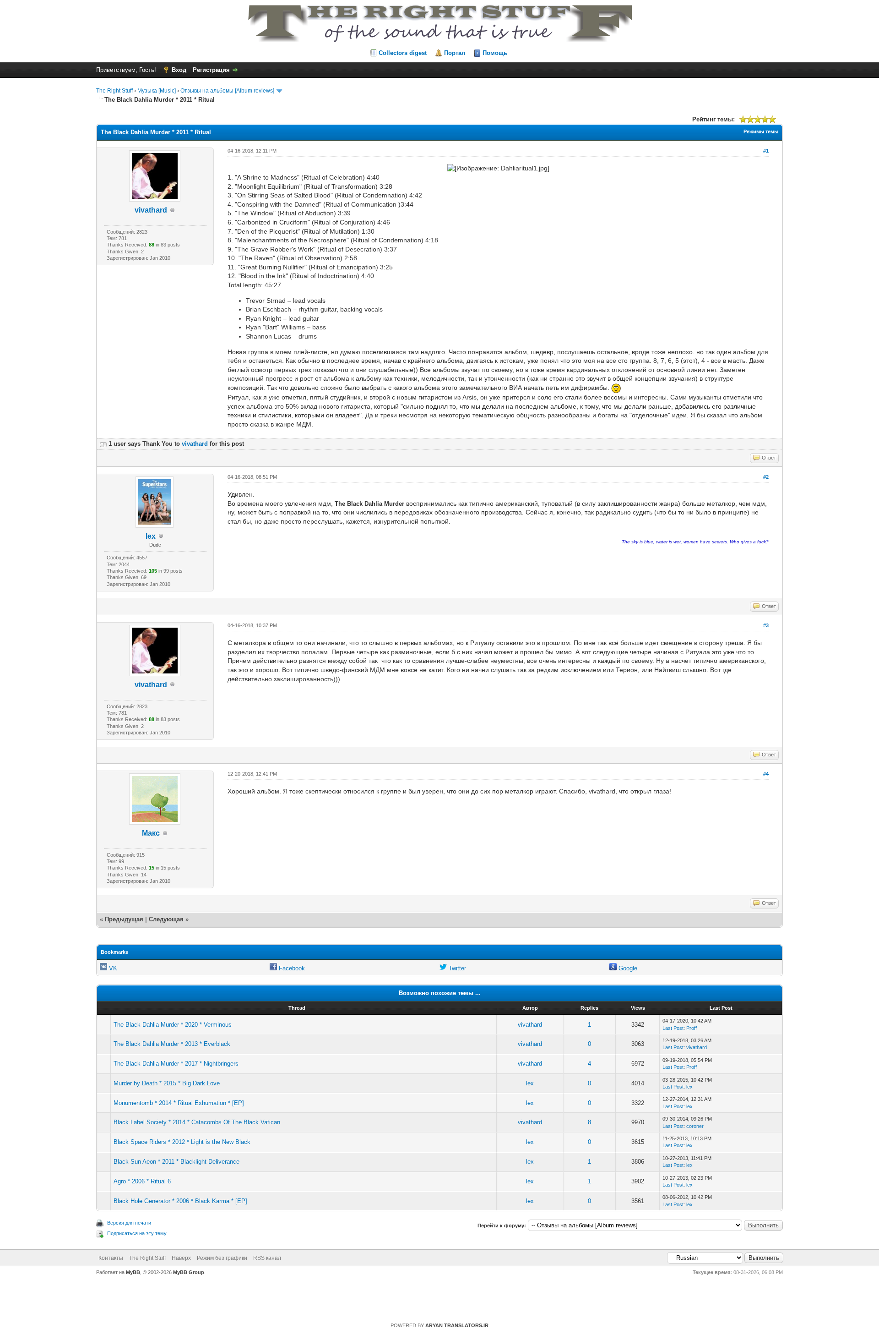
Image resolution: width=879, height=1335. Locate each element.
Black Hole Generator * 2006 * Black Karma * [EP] (180, 1201)
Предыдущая (124, 919)
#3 (766, 625)
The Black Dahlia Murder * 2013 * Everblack (172, 1043)
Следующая (167, 919)
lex (151, 536)
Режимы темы (760, 131)
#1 (766, 150)
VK (112, 968)
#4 (766, 774)
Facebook (291, 968)
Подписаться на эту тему (137, 1233)
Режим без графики (222, 1258)
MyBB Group (188, 1272)
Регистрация (211, 69)
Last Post (673, 1028)
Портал (454, 52)
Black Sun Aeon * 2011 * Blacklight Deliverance (176, 1161)
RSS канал (267, 1258)
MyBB (133, 1272)
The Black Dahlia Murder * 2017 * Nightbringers (176, 1063)
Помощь (495, 52)
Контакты (110, 1258)
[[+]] (103, 443)
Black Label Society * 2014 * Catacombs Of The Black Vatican (197, 1122)
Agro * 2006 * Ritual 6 (142, 1181)
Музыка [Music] (156, 91)
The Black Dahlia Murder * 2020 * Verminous (173, 1024)
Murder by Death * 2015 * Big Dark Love (167, 1083)
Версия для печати (129, 1223)
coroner (695, 1126)
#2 (766, 477)
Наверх (181, 1258)
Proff (691, 1028)
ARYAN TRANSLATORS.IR (456, 1325)
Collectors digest (403, 52)
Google (627, 968)
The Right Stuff (114, 91)
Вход (179, 69)
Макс (151, 833)
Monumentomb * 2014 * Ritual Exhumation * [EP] (179, 1103)
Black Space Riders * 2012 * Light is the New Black (182, 1141)
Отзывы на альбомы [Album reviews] (227, 91)
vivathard (151, 210)
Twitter (456, 968)
